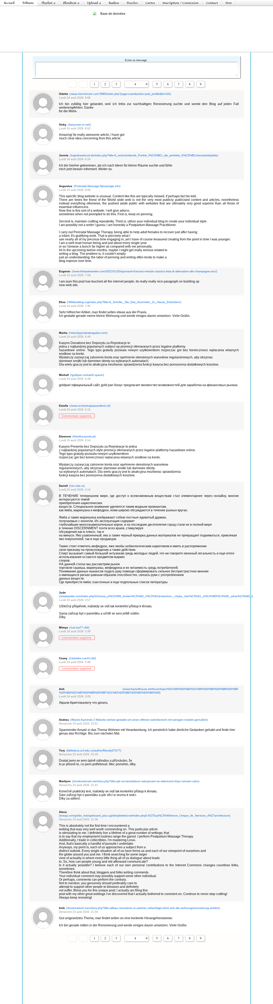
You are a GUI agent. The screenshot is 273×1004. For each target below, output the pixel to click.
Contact (212, 3)
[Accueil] (28, 17)
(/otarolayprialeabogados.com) (88, 332)
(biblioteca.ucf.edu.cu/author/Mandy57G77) (93, 750)
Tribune (28, 3)
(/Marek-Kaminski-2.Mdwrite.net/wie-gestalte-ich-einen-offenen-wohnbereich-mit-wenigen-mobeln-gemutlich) (139, 719)
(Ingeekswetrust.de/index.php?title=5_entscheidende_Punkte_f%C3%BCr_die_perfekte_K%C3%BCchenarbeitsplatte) (144, 155)
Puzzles (132, 3)
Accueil (9, 3)
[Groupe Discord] (28, 43)
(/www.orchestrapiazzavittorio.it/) (90, 405)
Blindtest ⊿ (71, 3)
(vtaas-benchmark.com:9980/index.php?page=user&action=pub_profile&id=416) (120, 93)
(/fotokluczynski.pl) (84, 436)
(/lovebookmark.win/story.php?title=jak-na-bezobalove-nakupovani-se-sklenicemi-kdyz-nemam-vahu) (135, 781)
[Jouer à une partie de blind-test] (162, 30)
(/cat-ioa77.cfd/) (79, 627)
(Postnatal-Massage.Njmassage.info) (97, 186)
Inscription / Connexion (180, 3)
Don (229, 3)
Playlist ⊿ (48, 3)
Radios (114, 3)
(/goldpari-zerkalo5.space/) (87, 375)
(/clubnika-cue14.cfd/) (82, 658)
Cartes (150, 3)
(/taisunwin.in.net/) (79, 124)
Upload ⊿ (94, 3)
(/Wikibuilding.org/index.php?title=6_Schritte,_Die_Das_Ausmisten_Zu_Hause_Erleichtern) (124, 302)
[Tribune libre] (60, 30)
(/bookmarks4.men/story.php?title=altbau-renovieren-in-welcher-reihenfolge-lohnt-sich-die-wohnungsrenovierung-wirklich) (143, 908)
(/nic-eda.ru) (77, 485)
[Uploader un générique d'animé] (213, 30)
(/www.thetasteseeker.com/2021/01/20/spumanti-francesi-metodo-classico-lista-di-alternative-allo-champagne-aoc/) (144, 271)
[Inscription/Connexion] (245, 17)
